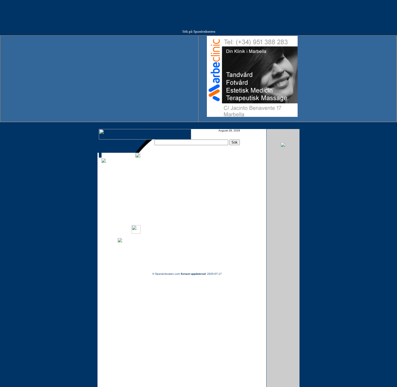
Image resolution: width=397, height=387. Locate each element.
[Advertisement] (198, 12)
